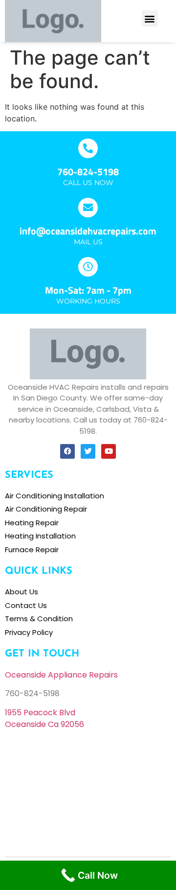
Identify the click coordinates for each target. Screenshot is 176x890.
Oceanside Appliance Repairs (61, 674)
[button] (150, 18)
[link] (40, 712)
